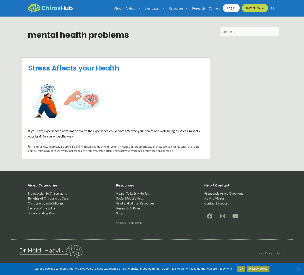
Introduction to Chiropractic (47, 193)
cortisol (55, 150)
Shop (119, 213)
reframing (43, 150)
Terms (280, 253)
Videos (131, 8)
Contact (214, 8)
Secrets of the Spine (41, 208)
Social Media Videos (130, 198)
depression (55, 146)
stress (166, 146)
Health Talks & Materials (133, 193)
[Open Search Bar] (272, 8)
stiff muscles (179, 146)
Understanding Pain (41, 213)
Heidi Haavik (134, 222)
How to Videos (214, 198)
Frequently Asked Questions (223, 193)
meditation (127, 146)
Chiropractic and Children (45, 203)
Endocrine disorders (106, 146)
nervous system (130, 150)
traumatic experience (148, 146)
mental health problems (82, 150)
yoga (64, 150)
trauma (88, 146)
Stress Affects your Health (73, 68)
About (118, 8)
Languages (152, 8)
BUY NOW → (255, 8)
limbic (79, 146)
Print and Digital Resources (135, 203)
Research (198, 8)
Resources (176, 8)
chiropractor (149, 150)
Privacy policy (264, 253)
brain (116, 150)
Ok (241, 268)
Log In (231, 8)
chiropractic (165, 150)
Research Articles (128, 208)
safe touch (105, 150)
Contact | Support (216, 203)
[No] (298, 269)
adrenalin (68, 146)
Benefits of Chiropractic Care (48, 198)
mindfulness (40, 146)
